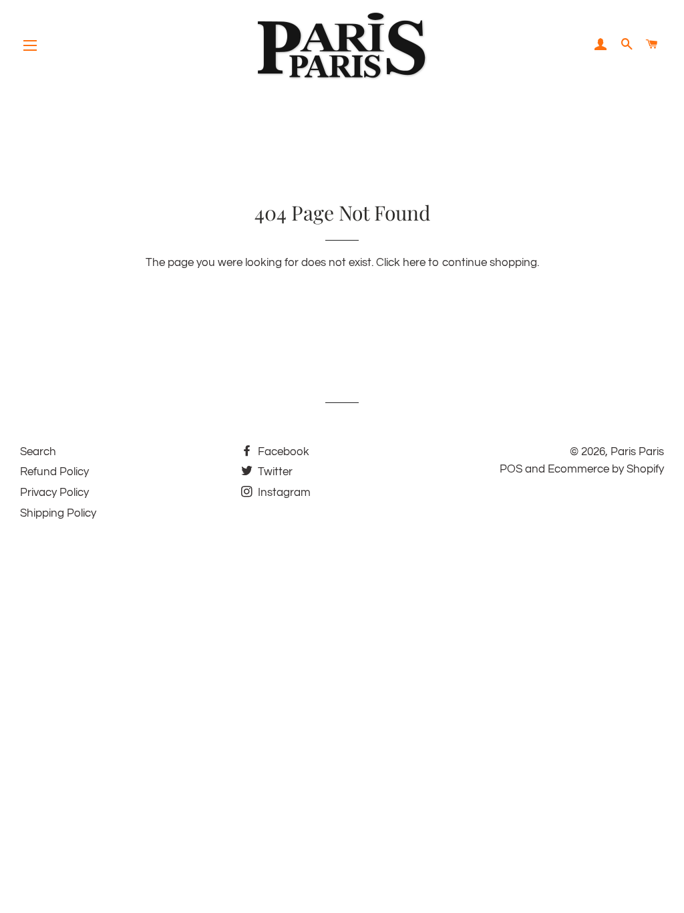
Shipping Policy (58, 513)
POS (511, 469)
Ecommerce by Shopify (606, 469)
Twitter (274, 472)
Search (38, 452)
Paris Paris (637, 452)
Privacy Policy (54, 493)
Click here (400, 263)
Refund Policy (54, 472)
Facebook (282, 452)
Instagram (283, 493)
